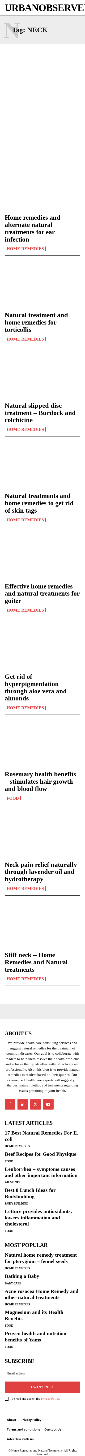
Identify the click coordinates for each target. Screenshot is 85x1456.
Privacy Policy (50, 1398)
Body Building (16, 1203)
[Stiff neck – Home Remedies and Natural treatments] (42, 924)
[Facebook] (10, 1104)
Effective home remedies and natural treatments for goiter (42, 594)
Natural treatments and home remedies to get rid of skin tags (39, 503)
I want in (39, 1387)
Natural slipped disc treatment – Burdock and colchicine (40, 413)
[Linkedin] (22, 1104)
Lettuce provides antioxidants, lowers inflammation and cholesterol (38, 1217)
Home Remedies (25, 249)
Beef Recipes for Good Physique (40, 1154)
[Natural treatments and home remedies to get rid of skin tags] (42, 465)
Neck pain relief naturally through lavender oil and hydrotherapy (41, 872)
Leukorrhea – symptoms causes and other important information (41, 1172)
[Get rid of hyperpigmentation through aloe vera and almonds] (42, 645)
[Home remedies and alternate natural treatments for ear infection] (42, 186)
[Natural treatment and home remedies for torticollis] (42, 284)
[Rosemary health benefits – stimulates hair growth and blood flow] (42, 743)
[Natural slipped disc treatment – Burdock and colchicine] (42, 374)
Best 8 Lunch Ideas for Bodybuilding (30, 1193)
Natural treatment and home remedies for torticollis (36, 322)
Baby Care (13, 1283)
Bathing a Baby (22, 1276)
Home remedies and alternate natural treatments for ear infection (32, 228)
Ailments (12, 1182)
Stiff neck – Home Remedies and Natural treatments (36, 962)
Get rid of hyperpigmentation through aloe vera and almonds (36, 687)
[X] (35, 1104)
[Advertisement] (42, 97)
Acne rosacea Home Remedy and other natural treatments (41, 1294)
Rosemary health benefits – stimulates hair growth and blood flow (40, 781)
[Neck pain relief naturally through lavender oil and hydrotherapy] (42, 833)
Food (13, 798)
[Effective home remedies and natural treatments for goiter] (42, 555)
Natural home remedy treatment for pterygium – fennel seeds (41, 1258)
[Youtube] (48, 1104)
